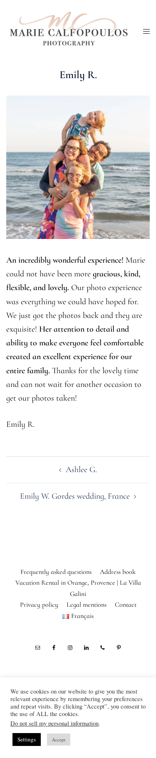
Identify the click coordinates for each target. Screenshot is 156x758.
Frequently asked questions (56, 572)
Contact (125, 604)
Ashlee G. (81, 470)
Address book (118, 572)
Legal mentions (86, 604)
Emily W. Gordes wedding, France (75, 496)
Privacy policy (39, 604)
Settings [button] (26, 739)
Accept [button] (58, 739)
